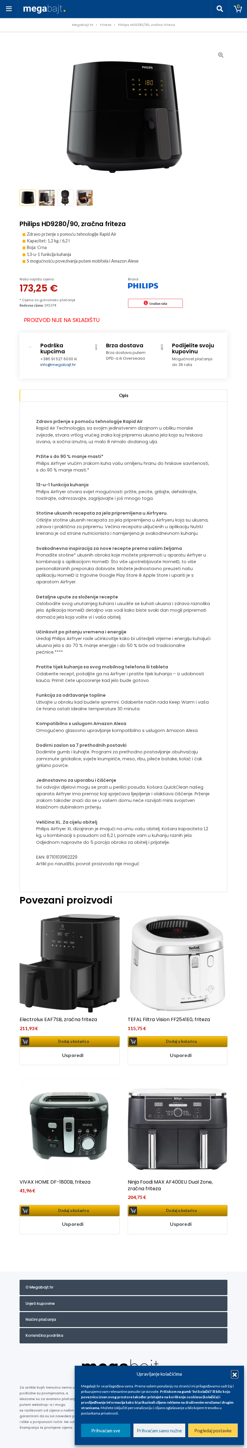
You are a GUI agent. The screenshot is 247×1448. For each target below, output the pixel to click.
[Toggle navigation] (9, 9)
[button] (235, 1374)
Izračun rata (158, 303)
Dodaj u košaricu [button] (73, 1041)
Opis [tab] (123, 395)
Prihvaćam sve (105, 1430)
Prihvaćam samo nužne (159, 1430)
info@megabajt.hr (58, 364)
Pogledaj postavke (213, 1430)
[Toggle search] (220, 9)
